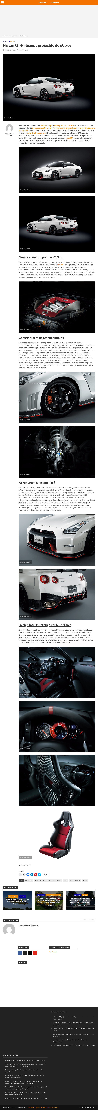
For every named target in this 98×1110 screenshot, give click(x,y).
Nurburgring (57, 880)
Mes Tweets (53, 952)
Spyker (85, 895)
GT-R (36, 880)
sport (71, 880)
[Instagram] (30, 953)
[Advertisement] (49, 20)
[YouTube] (35, 953)
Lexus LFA (69, 138)
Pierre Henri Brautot (9, 135)
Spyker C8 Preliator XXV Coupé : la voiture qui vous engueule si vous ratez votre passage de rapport (81, 900)
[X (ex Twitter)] (25, 953)
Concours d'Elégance (53, 895)
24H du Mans (13, 896)
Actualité (6, 41)
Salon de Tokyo (46, 125)
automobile (28, 880)
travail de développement (36, 133)
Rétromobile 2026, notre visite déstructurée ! (80, 1045)
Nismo (60, 265)
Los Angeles (58, 125)
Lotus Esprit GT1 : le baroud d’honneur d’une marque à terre (25, 1060)
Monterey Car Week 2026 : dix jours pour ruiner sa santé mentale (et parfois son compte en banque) (49, 900)
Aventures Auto (58, 1023)
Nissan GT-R (69, 125)
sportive (77, 880)
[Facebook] (20, 953)
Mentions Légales (34, 1108)
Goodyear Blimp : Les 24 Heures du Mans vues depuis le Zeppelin (17, 900)
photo (65, 880)
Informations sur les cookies (50, 1108)
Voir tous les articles (87, 920)
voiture (85, 880)
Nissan (12, 41)
